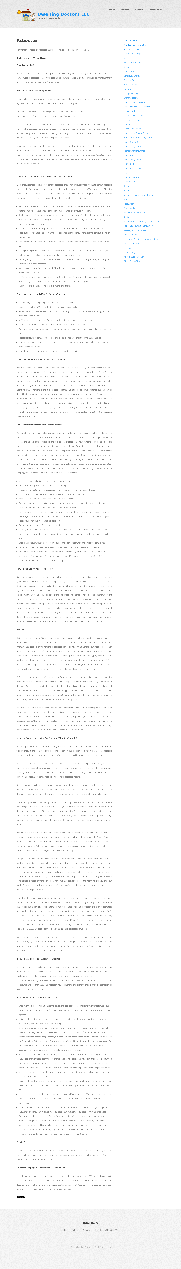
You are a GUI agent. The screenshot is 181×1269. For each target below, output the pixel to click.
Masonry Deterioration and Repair (139, 195)
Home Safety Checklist (133, 159)
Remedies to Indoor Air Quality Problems (141, 221)
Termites (127, 248)
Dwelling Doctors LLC (64, 14)
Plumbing (128, 199)
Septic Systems (130, 234)
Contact (139, 9)
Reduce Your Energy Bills (134, 212)
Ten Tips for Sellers (132, 243)
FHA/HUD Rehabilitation (134, 102)
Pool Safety (129, 203)
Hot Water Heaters (132, 164)
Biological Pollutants (132, 62)
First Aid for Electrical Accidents (137, 106)
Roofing (127, 217)
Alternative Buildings (132, 53)
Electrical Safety (130, 84)
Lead (126, 173)
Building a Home (131, 67)
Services (125, 9)
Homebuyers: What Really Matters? (139, 137)
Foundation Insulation (133, 115)
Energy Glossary (131, 98)
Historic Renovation (132, 128)
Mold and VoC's (130, 181)
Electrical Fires (130, 80)
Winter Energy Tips (132, 261)
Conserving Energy (132, 75)
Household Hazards (132, 168)
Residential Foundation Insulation (138, 226)
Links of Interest (132, 40)
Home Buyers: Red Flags (134, 142)
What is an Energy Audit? (134, 256)
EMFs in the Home (132, 89)
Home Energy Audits (132, 146)
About (112, 9)
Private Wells (129, 208)
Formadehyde (130, 111)
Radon (126, 186)
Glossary (127, 124)
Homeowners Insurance (134, 150)
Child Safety (129, 71)
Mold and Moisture (132, 177)
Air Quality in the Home (134, 49)
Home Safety (129, 155)
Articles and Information (135, 45)
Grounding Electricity (132, 120)
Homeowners (156, 9)
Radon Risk (128, 190)
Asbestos (128, 58)
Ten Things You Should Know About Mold (142, 239)
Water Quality (129, 252)
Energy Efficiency (131, 93)
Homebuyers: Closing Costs (136, 133)
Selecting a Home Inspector (136, 230)
